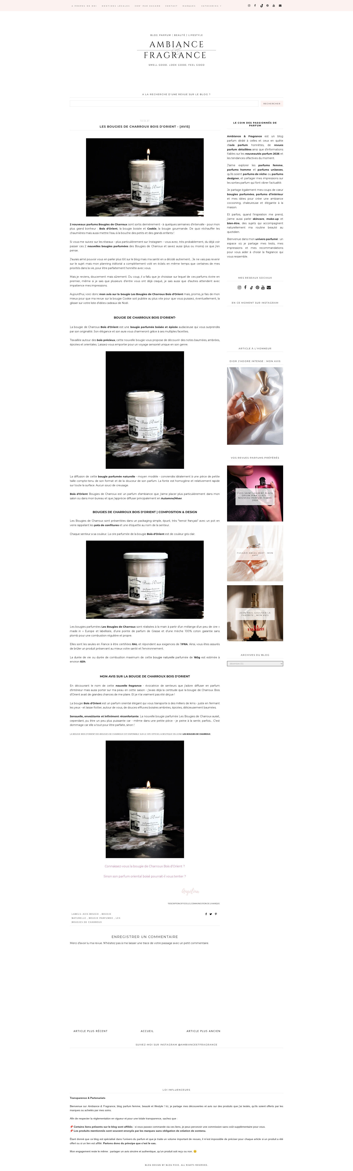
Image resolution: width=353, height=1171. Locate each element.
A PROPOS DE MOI (84, 6)
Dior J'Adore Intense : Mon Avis (255, 361)
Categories (211, 6)
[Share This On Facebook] (206, 914)
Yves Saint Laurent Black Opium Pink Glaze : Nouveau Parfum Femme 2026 (255, 496)
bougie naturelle (163, 657)
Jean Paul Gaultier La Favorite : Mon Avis (255, 614)
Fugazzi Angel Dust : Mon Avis (255, 554)
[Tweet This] (211, 914)
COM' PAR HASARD (148, 6)
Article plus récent (91, 1031)
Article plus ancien (204, 1031)
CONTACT (171, 6)
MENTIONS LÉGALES (116, 6)
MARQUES (189, 6)
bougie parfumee (101, 918)
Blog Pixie (172, 1165)
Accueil (147, 1031)
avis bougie (91, 914)
